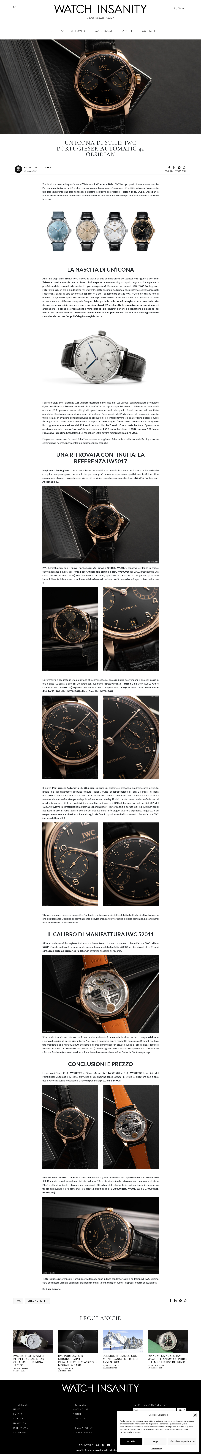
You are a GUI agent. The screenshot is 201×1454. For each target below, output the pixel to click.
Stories (18, 1418)
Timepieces (20, 1405)
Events (18, 1414)
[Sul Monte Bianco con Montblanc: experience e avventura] (123, 1341)
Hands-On (19, 37)
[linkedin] (174, 167)
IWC (18, 1301)
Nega (155, 1441)
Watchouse (104, 30)
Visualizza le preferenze (182, 1441)
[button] (194, 1414)
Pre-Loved (76, 30)
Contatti (149, 30)
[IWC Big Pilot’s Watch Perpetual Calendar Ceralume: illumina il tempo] (33, 1341)
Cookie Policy (156, 1448)
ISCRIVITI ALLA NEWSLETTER (150, 1405)
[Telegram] (179, 167)
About (127, 30)
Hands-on (19, 1423)
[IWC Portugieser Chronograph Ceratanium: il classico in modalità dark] (78, 1341)
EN (14, 7)
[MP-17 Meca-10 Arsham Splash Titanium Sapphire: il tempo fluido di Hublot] (168, 1341)
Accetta (131, 1441)
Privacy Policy (83, 1428)
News (16, 1409)
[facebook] (169, 167)
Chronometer (37, 1301)
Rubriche (52, 30)
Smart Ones (21, 1432)
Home (14, 37)
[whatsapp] (184, 167)
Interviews (20, 1428)
